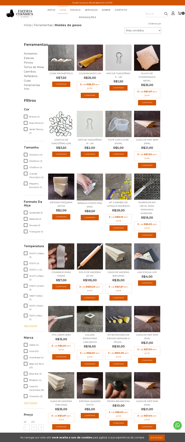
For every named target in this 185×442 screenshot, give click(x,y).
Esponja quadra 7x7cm (90, 403)
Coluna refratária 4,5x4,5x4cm (90, 338)
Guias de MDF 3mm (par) (147, 336)
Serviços (91, 9)
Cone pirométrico (61, 73)
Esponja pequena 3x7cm (61, 204)
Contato (121, 9)
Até (33, 422)
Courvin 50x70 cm (90, 73)
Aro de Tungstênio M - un (90, 141)
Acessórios (30, 53)
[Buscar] (166, 14)
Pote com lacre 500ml (118, 141)
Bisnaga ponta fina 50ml (90, 205)
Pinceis (28, 62)
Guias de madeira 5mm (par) (118, 274)
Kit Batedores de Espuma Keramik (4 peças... (118, 338)
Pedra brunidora (118, 401)
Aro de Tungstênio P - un (118, 75)
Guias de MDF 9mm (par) (147, 403)
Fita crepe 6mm (61, 334)
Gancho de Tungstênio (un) (61, 141)
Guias (27, 80)
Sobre (106, 9)
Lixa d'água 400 (147, 272)
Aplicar (41, 427)
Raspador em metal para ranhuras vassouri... (147, 208)
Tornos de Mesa (34, 67)
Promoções (87, 17)
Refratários (30, 76)
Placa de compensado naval (147, 77)
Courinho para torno (61, 274)
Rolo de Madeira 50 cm (90, 274)
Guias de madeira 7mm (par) (61, 403)
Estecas (29, 58)
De (25, 422)
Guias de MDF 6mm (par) (147, 141)
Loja (63, 9)
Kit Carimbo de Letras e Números (118, 204)
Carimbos (30, 71)
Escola (75, 9)
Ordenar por (154, 23)
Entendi (157, 437)
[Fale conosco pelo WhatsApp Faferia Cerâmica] (177, 425)
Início (51, 9)
